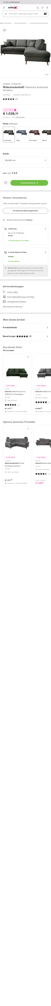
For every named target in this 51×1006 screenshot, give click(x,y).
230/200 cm (10, 160)
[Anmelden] (37, 7)
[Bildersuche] (45, 14)
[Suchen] (6, 14)
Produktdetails (10, 327)
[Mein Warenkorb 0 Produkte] (47, 7)
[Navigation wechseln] (4, 7)
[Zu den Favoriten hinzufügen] (6, 183)
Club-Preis (8, 110)
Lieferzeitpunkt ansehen (18, 240)
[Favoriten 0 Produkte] (42, 7)
